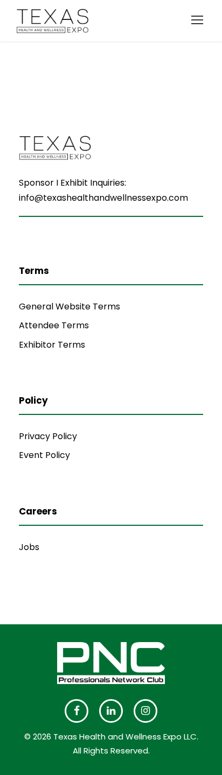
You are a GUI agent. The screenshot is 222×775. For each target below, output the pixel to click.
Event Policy (44, 455)
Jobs (29, 547)
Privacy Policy (48, 436)
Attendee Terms (54, 325)
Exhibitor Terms (52, 345)
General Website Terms (69, 306)
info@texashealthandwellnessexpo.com (103, 198)
